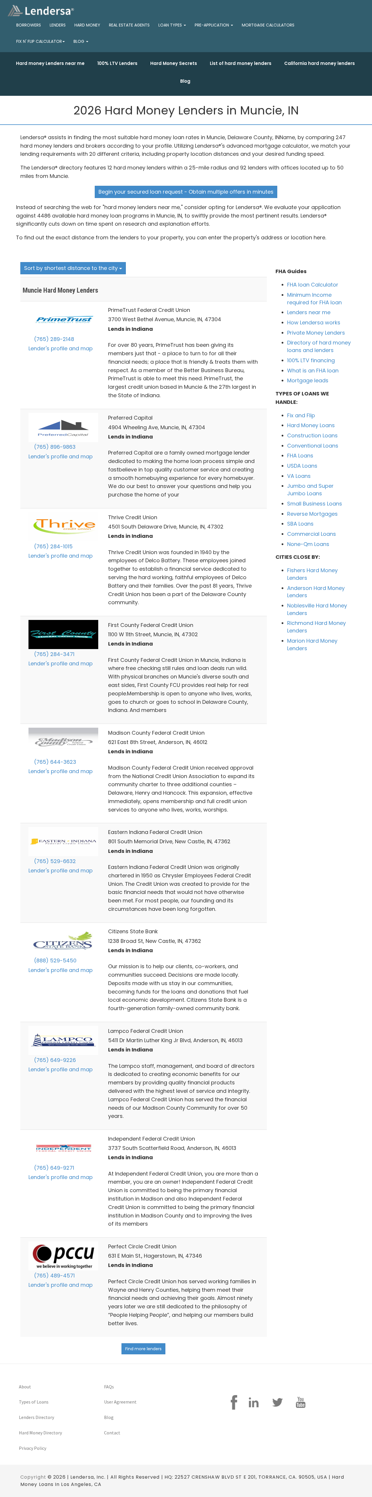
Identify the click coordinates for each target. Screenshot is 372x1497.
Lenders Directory (36, 1417)
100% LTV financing (311, 360)
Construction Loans (312, 435)
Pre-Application (212, 25)
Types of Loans (34, 1402)
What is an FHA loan (313, 370)
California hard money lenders (319, 63)
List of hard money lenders (240, 63)
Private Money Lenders (316, 332)
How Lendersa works (313, 322)
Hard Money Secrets (173, 63)
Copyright (33, 1477)
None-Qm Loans (308, 544)
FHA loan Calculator (312, 284)
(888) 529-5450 (54, 960)
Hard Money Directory (40, 1433)
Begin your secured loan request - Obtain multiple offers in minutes (186, 191)
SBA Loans (300, 523)
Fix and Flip (301, 415)
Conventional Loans (312, 445)
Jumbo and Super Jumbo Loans (310, 489)
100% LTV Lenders (117, 63)
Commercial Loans (311, 534)
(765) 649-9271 (53, 1167)
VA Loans (299, 476)
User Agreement (120, 1402)
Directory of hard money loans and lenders (319, 346)
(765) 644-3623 (54, 762)
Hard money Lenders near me (50, 63)
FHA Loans (300, 455)
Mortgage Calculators (268, 25)
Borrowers (28, 25)
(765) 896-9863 (54, 446)
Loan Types (170, 25)
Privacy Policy (32, 1448)
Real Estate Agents (129, 25)
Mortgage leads (307, 380)
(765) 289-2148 (53, 339)
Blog (185, 81)
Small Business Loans (314, 503)
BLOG (79, 41)
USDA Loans (302, 465)
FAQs (109, 1387)
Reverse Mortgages (312, 513)
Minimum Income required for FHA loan (314, 298)
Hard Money (87, 25)
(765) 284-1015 (53, 546)
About (25, 1387)
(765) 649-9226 (54, 1060)
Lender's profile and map (60, 348)
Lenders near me (308, 312)
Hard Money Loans (311, 425)
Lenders (58, 25)
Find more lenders (143, 1349)
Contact (112, 1433)
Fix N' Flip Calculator (39, 41)
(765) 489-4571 (54, 1275)
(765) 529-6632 (54, 861)
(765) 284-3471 (53, 654)
